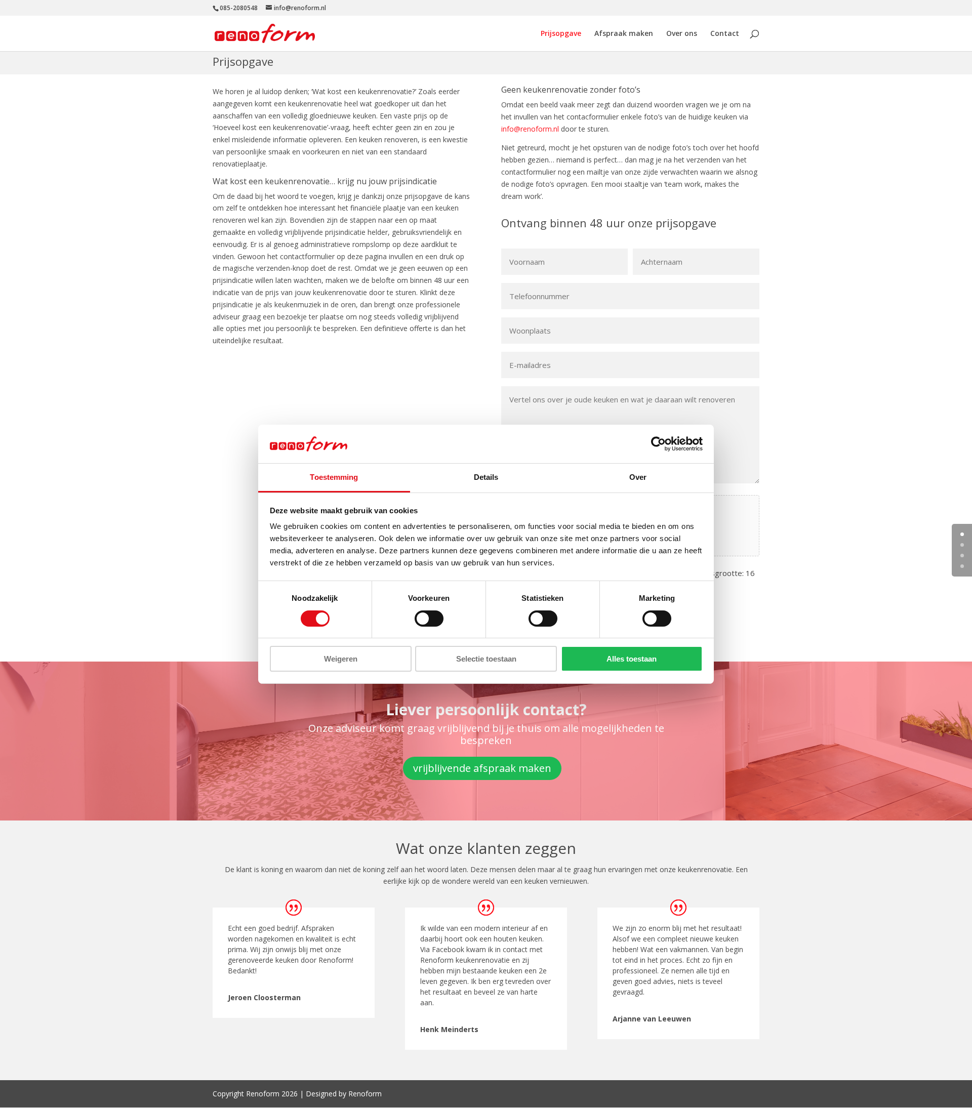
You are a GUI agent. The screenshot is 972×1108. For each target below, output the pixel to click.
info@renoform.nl (530, 129)
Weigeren (340, 658)
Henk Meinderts (449, 1029)
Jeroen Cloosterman (264, 997)
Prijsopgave (561, 34)
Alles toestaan (631, 658)
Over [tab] (637, 477)
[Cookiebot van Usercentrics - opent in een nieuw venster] (658, 444)
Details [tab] (486, 477)
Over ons (681, 34)
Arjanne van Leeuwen (652, 1018)
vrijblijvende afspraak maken (482, 768)
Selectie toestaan (486, 658)
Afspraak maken (623, 34)
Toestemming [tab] (334, 477)
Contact (724, 34)
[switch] (429, 618)
